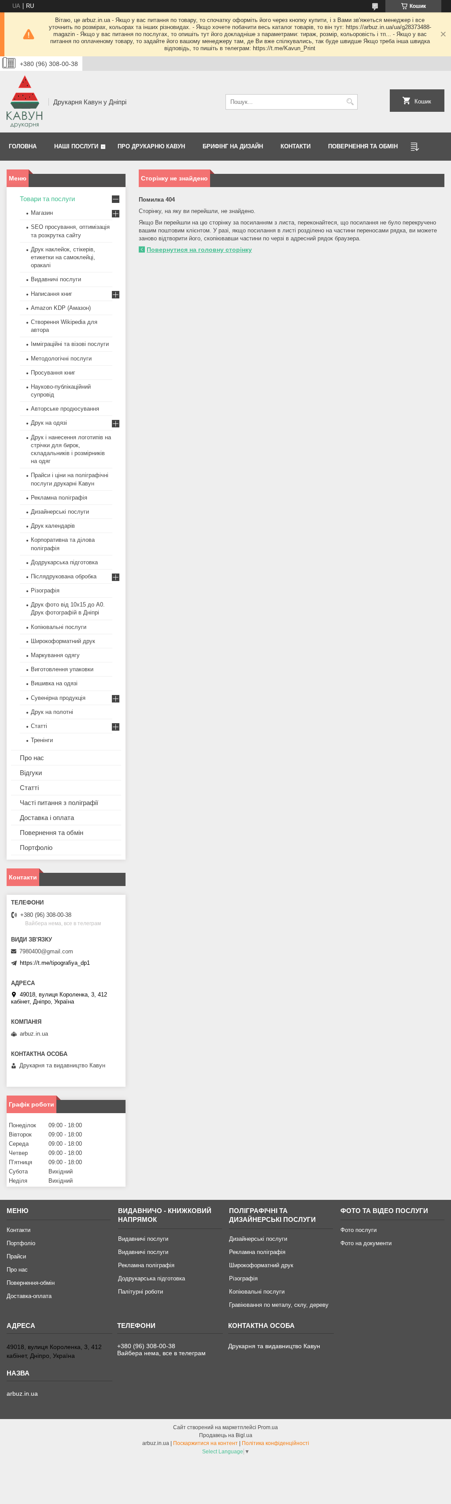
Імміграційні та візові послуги (70, 344)
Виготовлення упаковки (62, 669)
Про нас (32, 757)
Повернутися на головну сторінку (199, 249)
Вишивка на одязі (54, 683)
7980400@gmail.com (46, 951)
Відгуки (31, 772)
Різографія (45, 590)
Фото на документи (366, 1243)
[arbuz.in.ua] (24, 101)
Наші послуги (76, 146)
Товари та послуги (47, 198)
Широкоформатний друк (63, 641)
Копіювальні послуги (58, 627)
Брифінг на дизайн (233, 146)
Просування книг (53, 372)
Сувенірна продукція (58, 698)
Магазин (42, 213)
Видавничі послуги (56, 279)
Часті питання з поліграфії (59, 802)
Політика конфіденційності (275, 1443)
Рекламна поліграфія (59, 497)
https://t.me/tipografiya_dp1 (55, 963)
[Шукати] (350, 102)
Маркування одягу (55, 655)
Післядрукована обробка (63, 576)
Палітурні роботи (140, 1291)
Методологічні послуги (61, 358)
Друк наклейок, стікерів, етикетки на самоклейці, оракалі (63, 257)
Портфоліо (36, 847)
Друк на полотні (52, 712)
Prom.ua (268, 1427)
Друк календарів (53, 525)
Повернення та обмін (363, 146)
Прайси (16, 1256)
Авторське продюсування (65, 408)
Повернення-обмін (31, 1283)
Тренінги (42, 740)
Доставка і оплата (47, 817)
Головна (23, 146)
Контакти (296, 146)
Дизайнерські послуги (60, 511)
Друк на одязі (49, 422)
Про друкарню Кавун (151, 146)
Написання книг (51, 294)
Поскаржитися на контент (205, 1443)
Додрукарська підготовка (64, 562)
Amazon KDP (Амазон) (61, 308)
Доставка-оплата (29, 1296)
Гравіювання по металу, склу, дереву (279, 1305)
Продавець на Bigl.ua (225, 1435)
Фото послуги (358, 1230)
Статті (39, 726)
